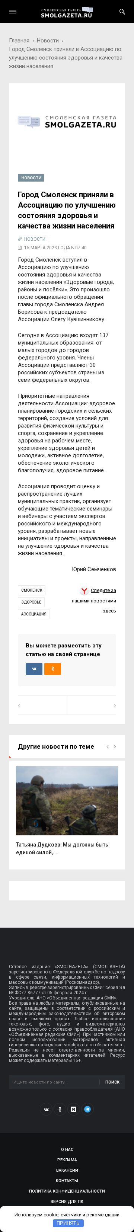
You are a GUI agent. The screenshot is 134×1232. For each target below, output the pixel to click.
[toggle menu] (12, 11)
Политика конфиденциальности (67, 1191)
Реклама (67, 1160)
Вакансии (67, 1170)
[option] (67, 814)
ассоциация (34, 614)
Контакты (67, 1180)
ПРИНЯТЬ (68, 1223)
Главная (19, 40)
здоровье (31, 602)
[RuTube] (73, 1109)
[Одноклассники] (60, 1109)
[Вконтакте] (46, 1109)
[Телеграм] (87, 1109)
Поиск (112, 1082)
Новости (48, 40)
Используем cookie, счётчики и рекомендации (67, 1214)
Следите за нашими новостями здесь (94, 601)
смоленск (31, 590)
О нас (67, 1149)
